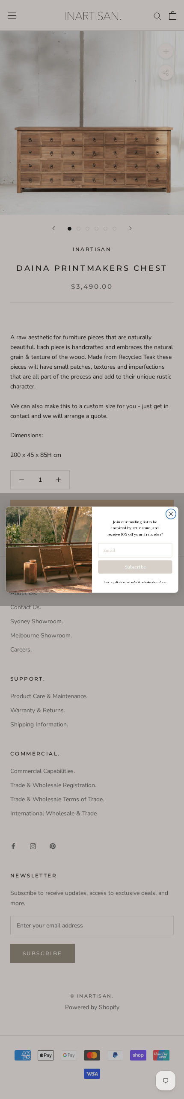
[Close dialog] (171, 514)
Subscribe (135, 566)
